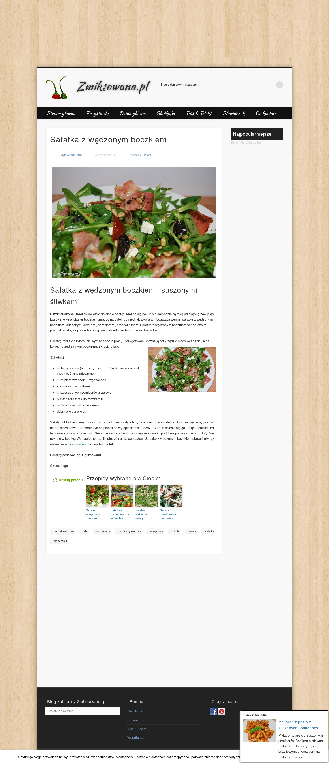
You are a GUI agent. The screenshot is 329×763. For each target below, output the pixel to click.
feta (85, 531)
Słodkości (165, 113)
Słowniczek (233, 113)
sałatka (209, 531)
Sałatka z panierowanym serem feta (120, 514)
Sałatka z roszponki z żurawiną (93, 514)
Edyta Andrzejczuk (71, 155)
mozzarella (103, 531)
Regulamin (135, 711)
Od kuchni (265, 113)
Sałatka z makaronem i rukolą (143, 514)
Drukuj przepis (71, 479)
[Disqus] (133, 625)
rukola (175, 531)
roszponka (156, 531)
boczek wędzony (64, 531)
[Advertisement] (164, 33)
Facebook (261, 84)
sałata (192, 531)
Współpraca (136, 737)
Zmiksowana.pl (112, 86)
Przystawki (97, 113)
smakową (79, 444)
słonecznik (60, 541)
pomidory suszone (130, 531)
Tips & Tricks (199, 113)
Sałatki (147, 155)
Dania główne (132, 113)
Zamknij (325, 713)
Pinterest (270, 84)
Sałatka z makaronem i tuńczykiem (168, 514)
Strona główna (61, 113)
